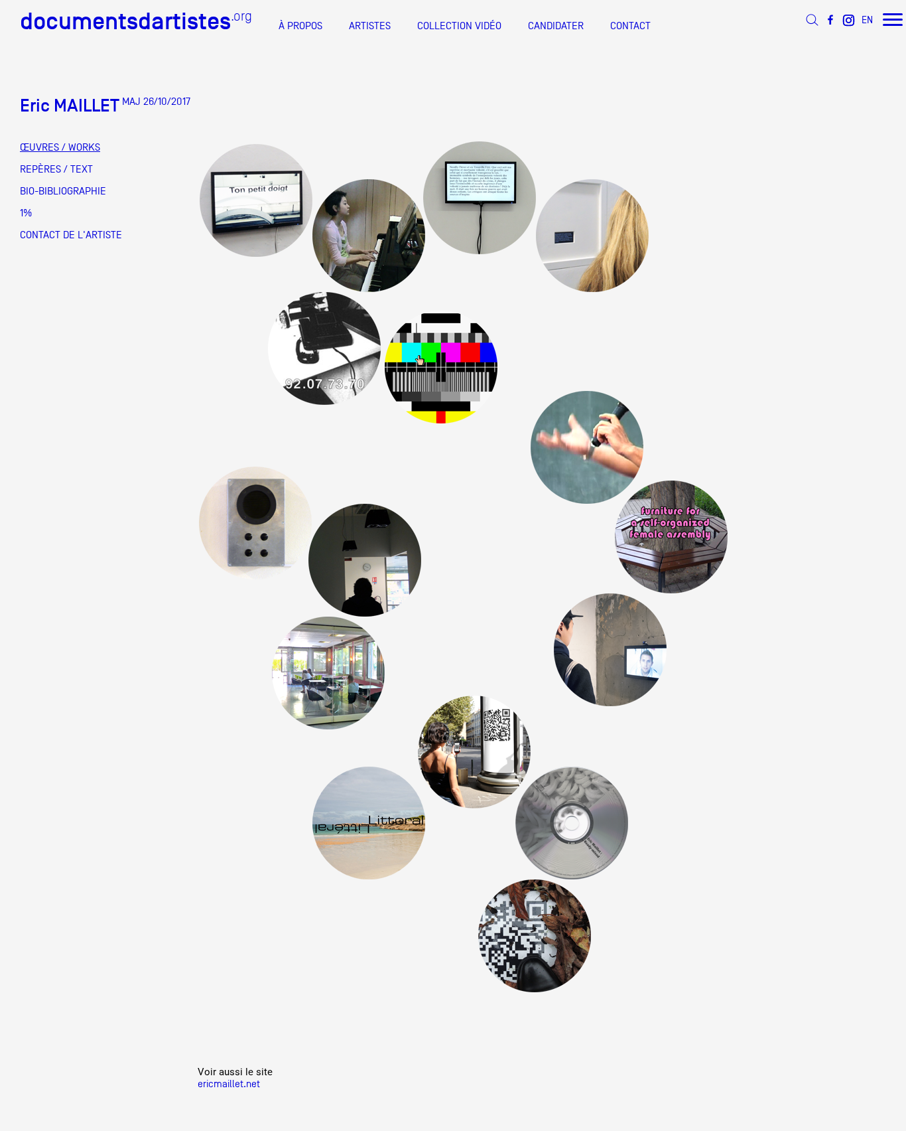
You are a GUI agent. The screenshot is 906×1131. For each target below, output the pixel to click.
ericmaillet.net (229, 1083)
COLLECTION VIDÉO (459, 26)
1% (26, 213)
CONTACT (630, 26)
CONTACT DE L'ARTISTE (71, 235)
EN (867, 19)
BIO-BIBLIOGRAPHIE (63, 191)
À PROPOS (300, 26)
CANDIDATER (556, 26)
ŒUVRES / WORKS (60, 147)
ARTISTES (370, 26)
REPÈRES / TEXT (56, 169)
